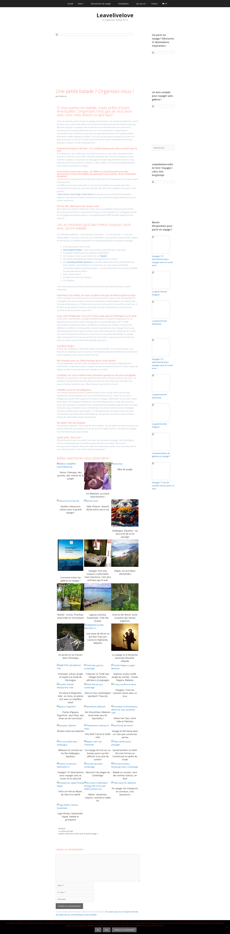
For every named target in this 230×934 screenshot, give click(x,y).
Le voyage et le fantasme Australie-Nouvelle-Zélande (125, 637)
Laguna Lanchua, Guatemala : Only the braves (98, 597)
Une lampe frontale (72, 249)
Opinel (103, 256)
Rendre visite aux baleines (70, 731)
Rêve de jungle (125, 463)
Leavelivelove (115, 15)
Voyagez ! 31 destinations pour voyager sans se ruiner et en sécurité (71, 775)
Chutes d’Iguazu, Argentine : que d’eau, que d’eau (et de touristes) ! (70, 715)
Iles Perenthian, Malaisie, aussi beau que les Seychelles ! (97, 706)
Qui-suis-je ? (141, 3)
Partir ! (80, 3)
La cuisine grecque (65, 831)
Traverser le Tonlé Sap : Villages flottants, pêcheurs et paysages (98, 667)
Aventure (62, 828)
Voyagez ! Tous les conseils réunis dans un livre (125, 684)
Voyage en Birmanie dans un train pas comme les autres (125, 725)
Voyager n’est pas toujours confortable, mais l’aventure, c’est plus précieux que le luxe (98, 553)
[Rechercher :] (163, 147)
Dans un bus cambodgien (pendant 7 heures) (97, 686)
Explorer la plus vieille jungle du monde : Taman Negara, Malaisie (125, 677)
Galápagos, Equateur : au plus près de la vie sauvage (125, 513)
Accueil (70, 3)
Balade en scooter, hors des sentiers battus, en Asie (125, 765)
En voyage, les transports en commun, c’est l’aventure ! (125, 783)
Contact (154, 3)
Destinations (123, 3)
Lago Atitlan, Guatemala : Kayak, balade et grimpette (70, 806)
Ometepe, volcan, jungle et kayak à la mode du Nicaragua (70, 667)
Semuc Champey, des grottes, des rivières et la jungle (70, 465)
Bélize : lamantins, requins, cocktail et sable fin (98, 786)
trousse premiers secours (79, 262)
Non (106, 930)
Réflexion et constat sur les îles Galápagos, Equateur (70, 743)
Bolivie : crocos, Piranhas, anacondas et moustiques (71, 597)
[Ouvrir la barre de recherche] (175, 3)
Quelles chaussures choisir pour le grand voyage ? (70, 501)
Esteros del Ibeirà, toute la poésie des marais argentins (125, 597)
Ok (98, 930)
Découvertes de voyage (101, 3)
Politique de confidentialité (124, 930)
